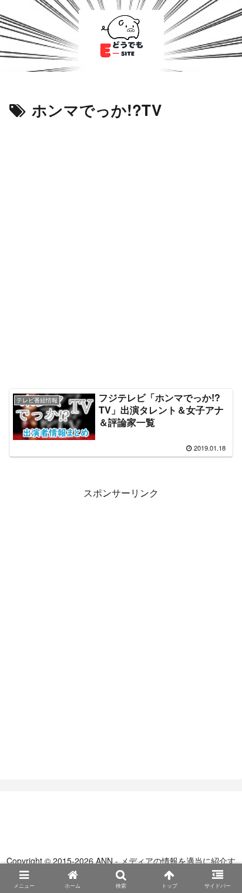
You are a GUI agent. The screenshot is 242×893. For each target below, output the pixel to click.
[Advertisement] (121, 250)
